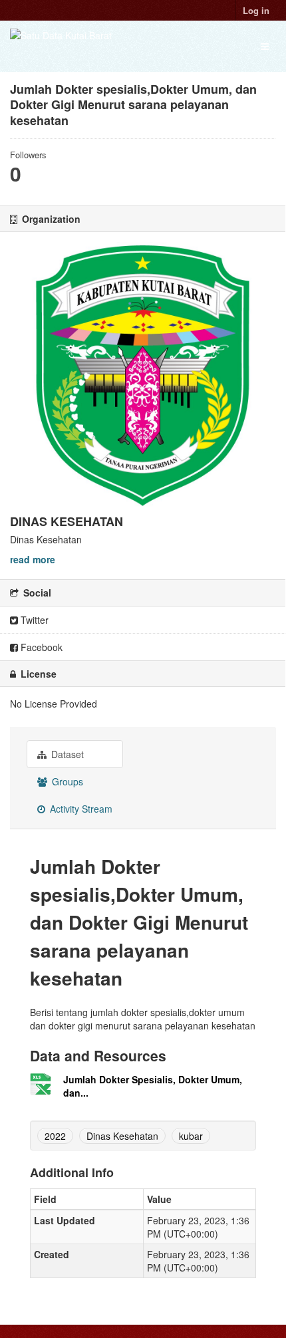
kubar (191, 1135)
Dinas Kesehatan (122, 1135)
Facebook (40, 647)
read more (32, 559)
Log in (256, 10)
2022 (55, 1135)
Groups (66, 781)
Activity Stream (79, 808)
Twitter (33, 619)
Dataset (66, 754)
